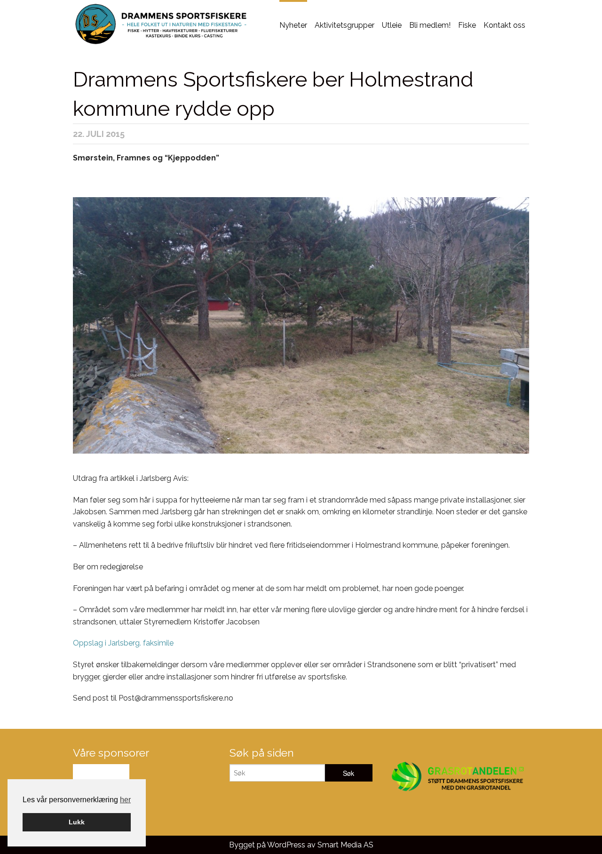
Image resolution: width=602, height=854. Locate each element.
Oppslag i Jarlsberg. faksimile (123, 643)
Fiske (467, 25)
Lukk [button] (77, 822)
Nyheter (293, 25)
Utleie (392, 25)
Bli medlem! (430, 25)
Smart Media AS (345, 844)
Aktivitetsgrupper (344, 25)
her (125, 800)
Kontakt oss (504, 25)
